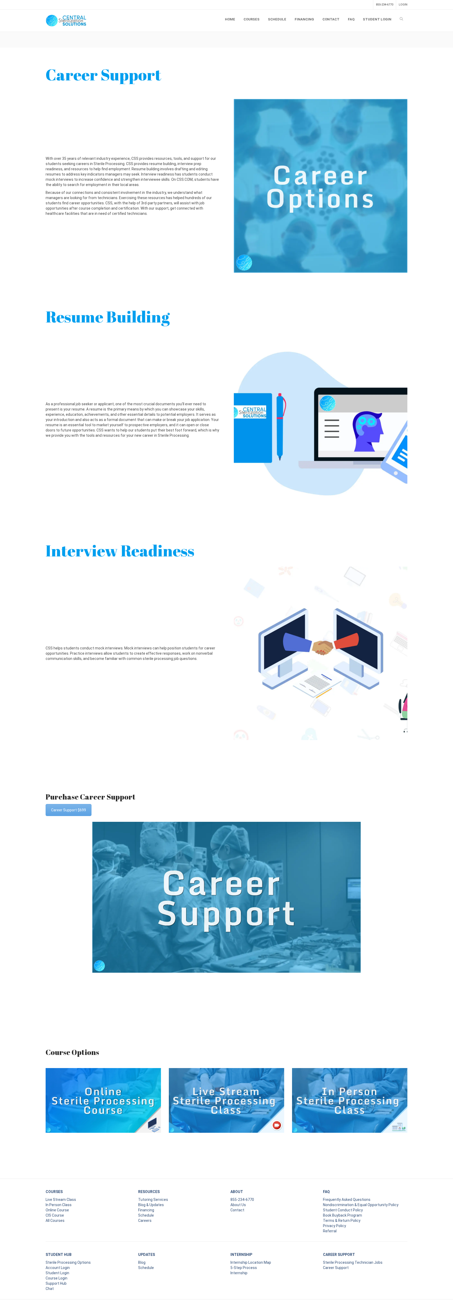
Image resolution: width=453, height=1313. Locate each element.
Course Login (56, 1278)
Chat (50, 1289)
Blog (141, 1262)
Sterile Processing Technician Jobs (352, 1262)
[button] (132, 653)
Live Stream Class (61, 1199)
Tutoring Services (153, 1199)
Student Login (57, 1273)
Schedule (146, 1215)
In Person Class (59, 1205)
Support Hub (56, 1283)
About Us (238, 1205)
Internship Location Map (250, 1262)
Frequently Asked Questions (346, 1199)
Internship (238, 1273)
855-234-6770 (384, 4)
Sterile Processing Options (68, 1262)
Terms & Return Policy (341, 1220)
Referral (330, 1231)
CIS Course (55, 1215)
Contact (237, 1210)
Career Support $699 (68, 810)
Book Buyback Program (342, 1215)
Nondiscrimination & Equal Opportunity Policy (360, 1205)
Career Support (336, 1268)
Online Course (57, 1210)
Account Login (58, 1268)
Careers (145, 1220)
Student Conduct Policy (343, 1210)
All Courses (55, 1220)
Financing (146, 1210)
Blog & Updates (151, 1205)
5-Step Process (243, 1268)
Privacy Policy (334, 1226)
